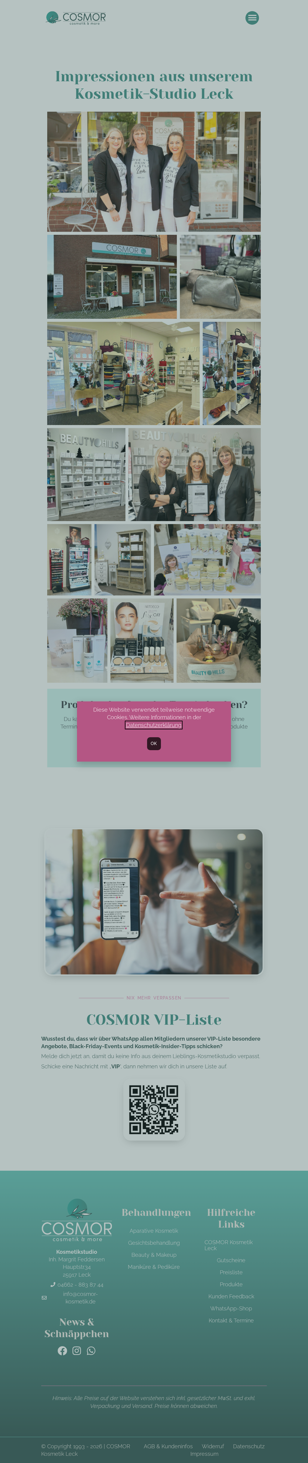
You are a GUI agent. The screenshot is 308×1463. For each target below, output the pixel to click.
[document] (154, 731)
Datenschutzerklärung (153, 725)
